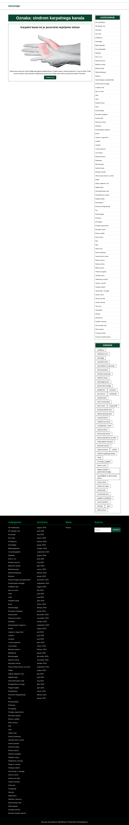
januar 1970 (41, 698)
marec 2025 (41, 569)
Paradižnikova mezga (102, 195)
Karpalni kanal (99, 103)
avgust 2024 (41, 587)
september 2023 (43, 625)
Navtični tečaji (99, 168)
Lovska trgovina (100, 149)
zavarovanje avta (103, 494)
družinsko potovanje (103, 374)
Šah (96, 241)
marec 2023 (41, 646)
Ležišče (97, 141)
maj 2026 (40, 534)
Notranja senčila (100, 172)
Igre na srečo (99, 91)
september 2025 (43, 552)
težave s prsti (101, 465)
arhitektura (100, 350)
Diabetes (98, 53)
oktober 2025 (42, 548)
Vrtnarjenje (98, 310)
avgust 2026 (41, 527)
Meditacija (98, 160)
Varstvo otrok (99, 294)
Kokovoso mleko (100, 122)
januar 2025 (41, 576)
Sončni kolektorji (100, 252)
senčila (114, 449)
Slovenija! (14, 6)
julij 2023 (40, 632)
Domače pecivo (100, 60)
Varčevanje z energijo (102, 291)
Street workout (100, 260)
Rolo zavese (99, 237)
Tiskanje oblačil (100, 287)
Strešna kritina (100, 264)
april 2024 (40, 600)
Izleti (96, 95)
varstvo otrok (101, 482)
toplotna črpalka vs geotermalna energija (104, 471)
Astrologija (98, 41)
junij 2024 (40, 594)
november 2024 (43, 580)
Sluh (96, 245)
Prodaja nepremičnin (102, 225)
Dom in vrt (98, 57)
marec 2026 (41, 538)
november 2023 (43, 618)
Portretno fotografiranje (102, 206)
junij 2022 (40, 677)
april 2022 (40, 684)
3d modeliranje (100, 22)
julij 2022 (40, 674)
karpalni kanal (101, 398)
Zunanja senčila (100, 333)
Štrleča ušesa (99, 268)
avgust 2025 (41, 555)
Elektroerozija (99, 68)
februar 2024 (41, 607)
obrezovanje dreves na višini (106, 438)
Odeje (97, 179)
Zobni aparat (99, 329)
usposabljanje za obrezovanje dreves (107, 477)
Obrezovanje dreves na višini (104, 176)
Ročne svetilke (100, 233)
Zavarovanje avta (100, 325)
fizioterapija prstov (103, 382)
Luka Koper (99, 153)
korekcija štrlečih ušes (104, 410)
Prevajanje (98, 222)
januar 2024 (41, 611)
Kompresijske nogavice (102, 130)
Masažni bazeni (100, 156)
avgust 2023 (41, 628)
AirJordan (98, 30)
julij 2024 (40, 590)
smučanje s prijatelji (103, 461)
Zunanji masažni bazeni (102, 337)
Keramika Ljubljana (101, 114)
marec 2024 (41, 604)
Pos (96, 210)
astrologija (100, 358)
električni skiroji (102, 378)
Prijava (68, 527)
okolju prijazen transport (105, 441)
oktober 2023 (42, 621)
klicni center (101, 406)
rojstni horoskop (102, 449)
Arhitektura (98, 37)
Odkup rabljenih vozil (102, 183)
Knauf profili (99, 118)
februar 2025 (41, 573)
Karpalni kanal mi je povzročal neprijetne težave (50, 27)
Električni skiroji (100, 64)
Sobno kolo (98, 248)
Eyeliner (97, 76)
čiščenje (100, 506)
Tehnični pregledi (100, 271)
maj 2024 (40, 597)
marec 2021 (41, 691)
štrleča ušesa (101, 510)
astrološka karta (102, 362)
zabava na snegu (103, 486)
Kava (97, 107)
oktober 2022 (42, 663)
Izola (96, 99)
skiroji (99, 457)
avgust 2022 (41, 670)
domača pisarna (102, 370)
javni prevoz (101, 394)
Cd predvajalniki (100, 49)
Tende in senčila (100, 283)
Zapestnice (98, 318)
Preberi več (51, 78)
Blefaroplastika (100, 45)
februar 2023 (41, 649)
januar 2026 (41, 545)
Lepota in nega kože (101, 137)
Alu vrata (98, 34)
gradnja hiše (101, 390)
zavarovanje (101, 490)
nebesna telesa (102, 430)
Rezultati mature (100, 229)
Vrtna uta (98, 306)
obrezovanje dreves (103, 434)
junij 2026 (40, 531)
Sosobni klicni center (101, 256)
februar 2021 (41, 695)
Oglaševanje (99, 187)
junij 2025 (40, 559)
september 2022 (43, 667)
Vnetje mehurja (100, 302)
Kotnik (97, 133)
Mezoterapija (99, 164)
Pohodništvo (99, 202)
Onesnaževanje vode (102, 191)
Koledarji (98, 126)
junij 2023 (40, 635)
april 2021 (40, 688)
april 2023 (40, 642)
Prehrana (98, 218)
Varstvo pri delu (100, 298)
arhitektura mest (102, 354)
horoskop (112, 390)
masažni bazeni (102, 418)
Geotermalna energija (102, 83)
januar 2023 (41, 653)
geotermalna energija (104, 386)
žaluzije (97, 314)
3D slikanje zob (100, 26)
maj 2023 (40, 639)
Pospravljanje (99, 214)
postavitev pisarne (103, 446)
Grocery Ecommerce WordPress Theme (57, 822)
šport (108, 506)
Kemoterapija (99, 110)
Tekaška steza (99, 275)
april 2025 (40, 566)
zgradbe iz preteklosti (104, 498)
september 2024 (43, 583)
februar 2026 (41, 541)
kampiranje (113, 394)
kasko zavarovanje (103, 402)
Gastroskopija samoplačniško (104, 80)
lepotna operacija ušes (104, 414)
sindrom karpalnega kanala (106, 453)
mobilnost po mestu (103, 422)
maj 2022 (40, 681)
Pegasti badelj (99, 199)
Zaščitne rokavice (101, 321)
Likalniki (97, 145)
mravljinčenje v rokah (104, 426)
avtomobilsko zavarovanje (105, 366)
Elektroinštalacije (100, 72)
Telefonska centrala (101, 279)
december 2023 (43, 614)
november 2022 (43, 660)
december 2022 (43, 656)
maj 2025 (40, 562)
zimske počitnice (102, 502)
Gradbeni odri (99, 87)
